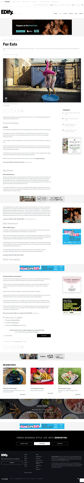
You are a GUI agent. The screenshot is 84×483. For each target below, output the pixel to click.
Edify (37, 454)
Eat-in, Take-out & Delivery (14, 40)
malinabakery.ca (35, 313)
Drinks (29, 412)
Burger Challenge (47, 409)
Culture (71, 13)
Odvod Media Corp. (18, 478)
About (37, 467)
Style (76, 13)
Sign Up (12, 462)
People (81, 13)
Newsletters (38, 465)
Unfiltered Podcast (44, 1)
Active (65, 13)
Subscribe (7, 1)
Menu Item (26, 470)
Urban (55, 13)
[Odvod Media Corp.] (4, 479)
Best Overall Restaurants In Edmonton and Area (71, 130)
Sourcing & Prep (52, 412)
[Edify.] (7, 12)
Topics (25, 454)
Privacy (32, 478)
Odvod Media (40, 478)
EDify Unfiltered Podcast (39, 463)
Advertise (34, 1)
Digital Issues (25, 1)
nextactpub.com (28, 162)
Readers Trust (56, 1)
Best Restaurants (36, 409)
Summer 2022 (17, 341)
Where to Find (16, 1)
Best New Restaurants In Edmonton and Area (70, 125)
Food (60, 13)
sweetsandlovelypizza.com (30, 219)
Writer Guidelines (28, 472)
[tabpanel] (42, 80)
